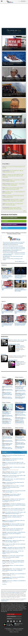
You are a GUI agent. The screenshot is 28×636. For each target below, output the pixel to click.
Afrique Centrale (6, 402)
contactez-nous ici (4, 600)
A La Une (5, 164)
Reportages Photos (12, 360)
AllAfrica (9, 2)
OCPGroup (5, 221)
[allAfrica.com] (14, 238)
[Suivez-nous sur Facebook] (8, 621)
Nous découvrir (19, 629)
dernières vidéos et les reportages (20, 340)
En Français (23, 1)
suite (24, 210)
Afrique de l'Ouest (6, 427)
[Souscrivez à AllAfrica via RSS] (19, 621)
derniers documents (18, 355)
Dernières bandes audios (14, 344)
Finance (3, 265)
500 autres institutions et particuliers (14, 592)
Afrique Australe (19, 377)
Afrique (4, 377)
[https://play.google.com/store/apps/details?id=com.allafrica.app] (8, 624)
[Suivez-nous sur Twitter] (11, 621)
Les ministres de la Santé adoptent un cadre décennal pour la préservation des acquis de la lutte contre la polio (12, 176)
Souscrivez (9, 618)
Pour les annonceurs (11, 616)
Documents (3, 354)
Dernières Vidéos (5, 338)
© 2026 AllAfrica (8, 628)
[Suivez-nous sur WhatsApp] (16, 621)
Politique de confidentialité (18, 628)
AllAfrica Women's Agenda (9, 224)
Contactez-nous (11, 629)
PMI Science (5, 227)
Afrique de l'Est (18, 402)
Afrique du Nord (19, 427)
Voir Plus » (4, 584)
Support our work (10, 614)
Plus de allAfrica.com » (20, 261)
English (19, 1)
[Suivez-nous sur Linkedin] (14, 621)
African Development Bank (9, 217)
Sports (3, 301)
